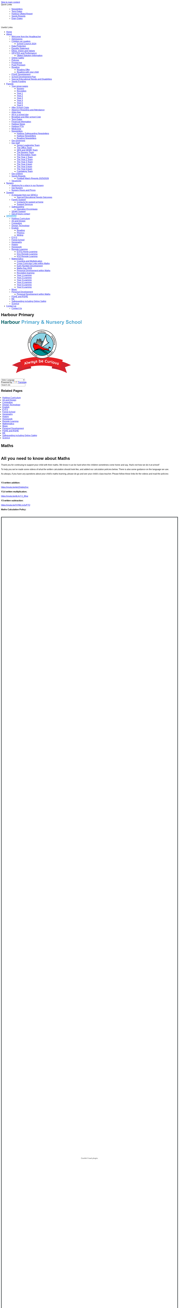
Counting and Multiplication (29, 261)
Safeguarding (18, 207)
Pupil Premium (18, 65)
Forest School (18, 240)
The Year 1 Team (25, 157)
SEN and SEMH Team (27, 150)
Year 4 (20, 100)
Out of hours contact (21, 214)
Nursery (20, 88)
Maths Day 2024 (24, 268)
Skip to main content (10, 2)
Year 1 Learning (24, 275)
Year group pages (20, 86)
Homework (17, 247)
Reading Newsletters (26, 138)
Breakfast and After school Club (26, 117)
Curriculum (11, 216)
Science (15, 304)
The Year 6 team (24, 169)
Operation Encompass (27, 209)
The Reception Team (26, 155)
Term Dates (17, 11)
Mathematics (17, 259)
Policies (15, 60)
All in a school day (20, 114)
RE (13, 299)
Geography (17, 242)
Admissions (17, 39)
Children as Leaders (21, 41)
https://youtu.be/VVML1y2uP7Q (15, 505)
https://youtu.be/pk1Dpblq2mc (15, 487)
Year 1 (20, 93)
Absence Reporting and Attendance (28, 110)
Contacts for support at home (30, 202)
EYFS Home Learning (27, 252)
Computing (17, 223)
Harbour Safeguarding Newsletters (33, 133)
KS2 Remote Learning (27, 256)
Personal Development (22, 292)
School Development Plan (24, 77)
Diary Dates (17, 18)
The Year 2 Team (25, 159)
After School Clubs (20, 107)
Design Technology (20, 226)
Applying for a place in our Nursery (28, 185)
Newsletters (17, 9)
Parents (9, 84)
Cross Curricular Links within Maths (33, 263)
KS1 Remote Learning (27, 254)
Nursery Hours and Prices (24, 190)
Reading (16, 67)
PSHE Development (21, 74)
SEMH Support (19, 211)
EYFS (14, 237)
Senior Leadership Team (28, 145)
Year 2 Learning (24, 278)
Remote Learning (20, 249)
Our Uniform (17, 174)
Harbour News (18, 124)
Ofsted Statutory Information (29, 55)
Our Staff (16, 143)
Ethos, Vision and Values (23, 51)
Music (14, 289)
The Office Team (24, 148)
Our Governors (18, 140)
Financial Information (21, 122)
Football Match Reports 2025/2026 (33, 178)
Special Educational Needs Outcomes (34, 197)
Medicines (16, 129)
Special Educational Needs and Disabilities (32, 79)
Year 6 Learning (24, 287)
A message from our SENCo (25, 195)
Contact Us (17, 308)
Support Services (25, 204)
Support (10, 192)
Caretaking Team (25, 171)
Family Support (19, 200)
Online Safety (18, 58)
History (15, 244)
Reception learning (25, 273)
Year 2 (20, 96)
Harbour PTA (18, 126)
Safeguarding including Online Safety (29, 301)
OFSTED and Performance (24, 53)
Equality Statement (20, 48)
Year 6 (20, 105)
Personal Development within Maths (33, 270)
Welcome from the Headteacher (26, 36)
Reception (21, 91)
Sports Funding (19, 81)
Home (9, 32)
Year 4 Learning (24, 282)
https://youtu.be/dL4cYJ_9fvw (14, 496)
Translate (22, 382)
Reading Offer (23, 70)
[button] (13, 27)
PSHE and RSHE (20, 296)
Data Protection (19, 46)
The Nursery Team (25, 152)
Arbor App (16, 112)
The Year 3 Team (25, 162)
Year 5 (20, 103)
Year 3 (20, 98)
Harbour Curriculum (21, 218)
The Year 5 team (24, 166)
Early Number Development (30, 266)
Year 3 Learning (24, 280)
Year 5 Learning (24, 285)
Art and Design (18, 221)
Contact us (11, 306)
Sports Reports (18, 16)
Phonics (20, 233)
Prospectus (17, 62)
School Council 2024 (26, 44)
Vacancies (16, 181)
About (9, 34)
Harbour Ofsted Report (22, 14)
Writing (20, 235)
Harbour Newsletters (26, 136)
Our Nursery (17, 188)
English (15, 228)
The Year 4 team (24, 164)
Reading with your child (28, 72)
